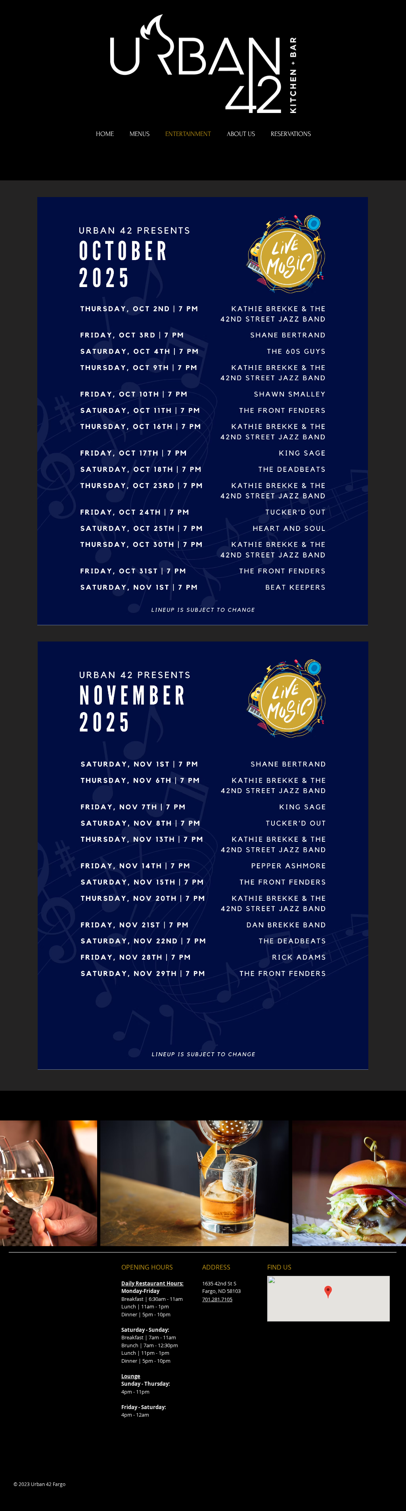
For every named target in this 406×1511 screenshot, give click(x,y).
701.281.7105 (217, 1299)
